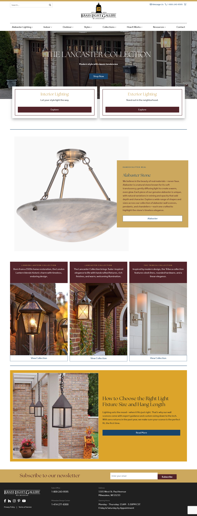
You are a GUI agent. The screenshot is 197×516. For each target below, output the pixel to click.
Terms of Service (25, 507)
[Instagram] (15, 501)
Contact (180, 27)
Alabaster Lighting (22, 27)
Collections (109, 27)
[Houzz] (10, 501)
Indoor (47, 27)
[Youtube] (25, 501)
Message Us (157, 4)
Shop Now (98, 76)
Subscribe (167, 476)
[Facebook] (6, 501)
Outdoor (67, 27)
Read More (141, 432)
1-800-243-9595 (175, 4)
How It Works (134, 27)
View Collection (39, 358)
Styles (87, 27)
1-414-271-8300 (59, 504)
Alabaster (153, 218)
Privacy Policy (9, 507)
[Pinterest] (20, 501)
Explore (55, 109)
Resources (159, 27)
